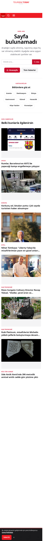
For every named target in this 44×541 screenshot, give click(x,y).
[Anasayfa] (21, 3)
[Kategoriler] (13, 15)
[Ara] (8, 15)
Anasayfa (13, 70)
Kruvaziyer (28, 105)
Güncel (22, 99)
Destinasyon (21, 93)
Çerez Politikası (7, 532)
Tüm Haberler (30, 70)
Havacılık (33, 99)
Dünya (33, 93)
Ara (37, 62)
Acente (9, 93)
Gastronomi (10, 99)
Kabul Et (7, 537)
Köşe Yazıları (14, 105)
